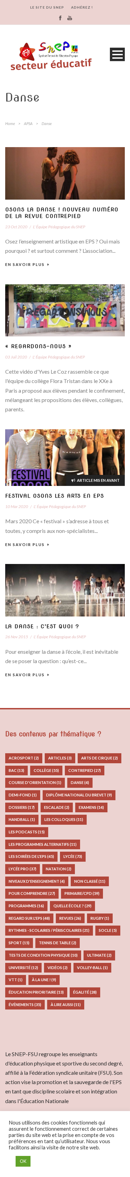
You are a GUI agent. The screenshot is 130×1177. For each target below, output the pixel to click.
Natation (58, 869)
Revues (70, 918)
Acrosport (24, 758)
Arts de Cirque (99, 758)
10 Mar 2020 (16, 506)
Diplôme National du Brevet (79, 795)
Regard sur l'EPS (29, 918)
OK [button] (23, 1161)
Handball (22, 819)
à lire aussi (66, 1004)
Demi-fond (23, 795)
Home (10, 123)
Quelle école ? (72, 905)
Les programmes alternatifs (43, 844)
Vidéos (57, 967)
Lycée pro (22, 869)
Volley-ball (92, 967)
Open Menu (117, 54)
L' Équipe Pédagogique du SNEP (59, 226)
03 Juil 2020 (16, 357)
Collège (46, 770)
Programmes (26, 905)
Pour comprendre (32, 893)
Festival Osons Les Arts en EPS (54, 496)
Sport (19, 942)
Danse (80, 782)
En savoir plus (25, 264)
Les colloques (63, 819)
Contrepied (84, 770)
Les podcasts (27, 832)
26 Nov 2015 (16, 636)
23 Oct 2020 (16, 226)
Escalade (56, 807)
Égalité (85, 992)
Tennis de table (57, 942)
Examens (91, 807)
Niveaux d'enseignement (37, 881)
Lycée (72, 856)
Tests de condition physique (43, 955)
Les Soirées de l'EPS (31, 856)
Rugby (99, 918)
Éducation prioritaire (36, 992)
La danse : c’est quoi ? (42, 626)
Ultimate (99, 955)
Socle (108, 930)
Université (23, 967)
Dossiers (22, 807)
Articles (60, 758)
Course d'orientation (35, 782)
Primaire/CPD (81, 893)
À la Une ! (44, 979)
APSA (28, 123)
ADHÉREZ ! (82, 7)
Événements (25, 1004)
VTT (16, 979)
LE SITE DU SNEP (47, 7)
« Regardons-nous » (38, 346)
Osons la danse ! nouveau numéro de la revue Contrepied (62, 213)
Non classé (89, 881)
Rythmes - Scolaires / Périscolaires (49, 930)
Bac (16, 770)
